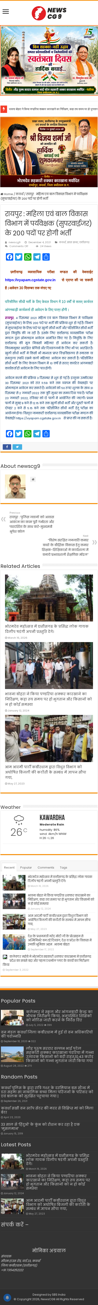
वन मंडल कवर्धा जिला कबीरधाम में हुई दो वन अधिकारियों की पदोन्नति (47, 1034)
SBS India (58, 1294)
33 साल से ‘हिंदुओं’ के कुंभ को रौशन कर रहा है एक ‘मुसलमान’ (40, 1126)
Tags (63, 867)
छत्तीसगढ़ (84, 242)
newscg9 (15, 242)
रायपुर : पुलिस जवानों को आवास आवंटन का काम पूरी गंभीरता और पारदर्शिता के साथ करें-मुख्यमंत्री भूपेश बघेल (32, 522)
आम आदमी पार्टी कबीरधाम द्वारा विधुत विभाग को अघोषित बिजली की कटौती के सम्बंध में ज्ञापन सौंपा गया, (45, 772)
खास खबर (72, 242)
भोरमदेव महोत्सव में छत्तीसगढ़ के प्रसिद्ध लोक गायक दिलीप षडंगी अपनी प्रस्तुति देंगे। (60, 879)
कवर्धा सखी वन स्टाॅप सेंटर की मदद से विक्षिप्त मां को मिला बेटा (47, 1110)
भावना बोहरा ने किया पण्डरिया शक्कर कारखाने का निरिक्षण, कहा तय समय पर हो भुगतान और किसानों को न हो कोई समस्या (48, 699)
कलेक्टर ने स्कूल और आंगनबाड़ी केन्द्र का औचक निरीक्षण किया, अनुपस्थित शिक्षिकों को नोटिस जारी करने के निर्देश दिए (59, 1015)
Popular (26, 867)
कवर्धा (19, 194)
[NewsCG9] (49, 12)
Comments (46, 867)
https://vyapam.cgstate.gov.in (30, 280)
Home (8, 194)
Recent (9, 867)
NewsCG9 (47, 1299)
